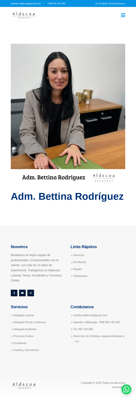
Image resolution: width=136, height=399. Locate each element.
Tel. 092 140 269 (83, 329)
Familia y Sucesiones (26, 350)
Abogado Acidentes (25, 329)
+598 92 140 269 (56, 3)
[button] (126, 389)
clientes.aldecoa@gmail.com (26, 3)
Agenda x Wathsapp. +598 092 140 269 (96, 322)
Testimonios (80, 276)
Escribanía (79, 262)
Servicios (78, 255)
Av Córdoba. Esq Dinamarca (110, 3)
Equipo (77, 269)
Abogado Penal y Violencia (30, 322)
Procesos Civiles (24, 336)
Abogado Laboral (24, 315)
